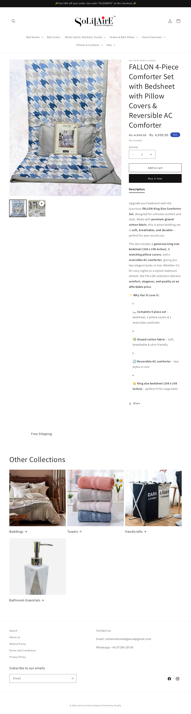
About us (14, 637)
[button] (13, 21)
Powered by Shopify (111, 705)
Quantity (133, 147)
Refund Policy (17, 644)
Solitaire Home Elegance (89, 705)
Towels (72, 531)
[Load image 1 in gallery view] (17, 208)
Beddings (16, 531)
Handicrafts (134, 531)
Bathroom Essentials (24, 600)
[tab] (137, 190)
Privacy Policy (17, 657)
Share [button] (136, 403)
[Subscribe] (72, 678)
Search (13, 630)
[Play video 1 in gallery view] (37, 208)
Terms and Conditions (22, 650)
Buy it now (155, 178)
